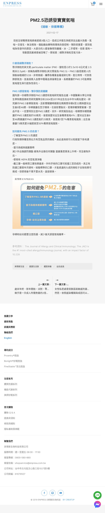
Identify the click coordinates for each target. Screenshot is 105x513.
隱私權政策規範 (11, 429)
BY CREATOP (69, 500)
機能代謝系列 (10, 389)
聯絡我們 (8, 332)
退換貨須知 (9, 418)
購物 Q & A (9, 412)
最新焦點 (8, 321)
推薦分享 (8, 316)
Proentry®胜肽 (11, 355)
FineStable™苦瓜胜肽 (14, 366)
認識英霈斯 (9, 327)
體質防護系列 (10, 384)
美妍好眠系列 (10, 395)
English (8, 338)
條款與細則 (9, 423)
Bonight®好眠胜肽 (13, 361)
